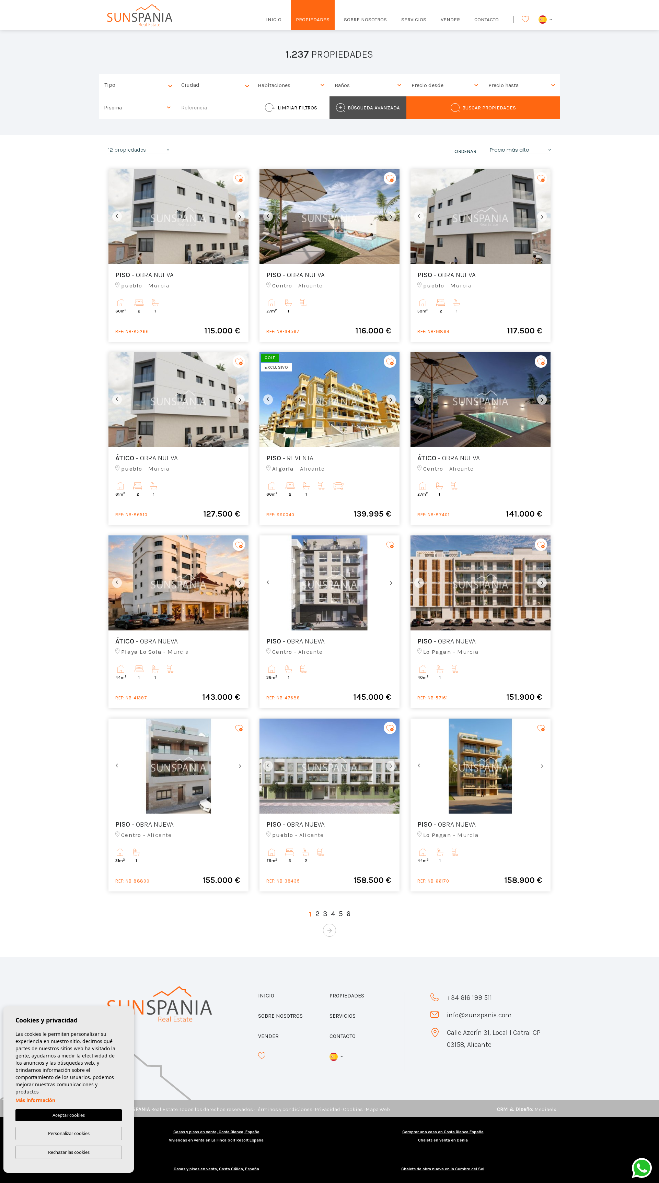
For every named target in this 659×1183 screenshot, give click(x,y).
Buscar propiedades (489, 108)
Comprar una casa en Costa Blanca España (443, 1131)
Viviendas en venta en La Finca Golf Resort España (216, 1140)
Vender (450, 19)
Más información (35, 1100)
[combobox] (137, 85)
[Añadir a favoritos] (238, 178)
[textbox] (139, 85)
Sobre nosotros (365, 19)
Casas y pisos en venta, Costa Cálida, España (216, 1169)
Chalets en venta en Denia (443, 1140)
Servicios (413, 19)
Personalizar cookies (69, 1133)
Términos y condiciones (284, 1109)
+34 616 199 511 (469, 998)
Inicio (273, 19)
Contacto (486, 19)
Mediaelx (545, 1109)
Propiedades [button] (313, 19)
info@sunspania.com (479, 1015)
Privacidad (327, 1109)
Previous (115, 216)
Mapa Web (378, 1109)
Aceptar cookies (69, 1115)
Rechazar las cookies (69, 1152)
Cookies (353, 1109)
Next (241, 216)
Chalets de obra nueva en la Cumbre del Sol (442, 1169)
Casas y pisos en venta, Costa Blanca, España (216, 1131)
